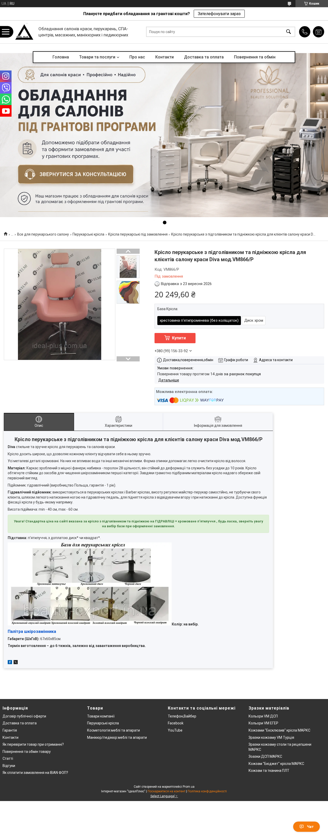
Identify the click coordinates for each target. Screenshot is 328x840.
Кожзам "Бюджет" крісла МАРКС (276, 764)
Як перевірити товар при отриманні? (33, 744)
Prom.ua (188, 786)
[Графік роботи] (318, 31)
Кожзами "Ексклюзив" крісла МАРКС (279, 730)
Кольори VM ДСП (263, 716)
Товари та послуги (97, 57)
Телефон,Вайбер (182, 716)
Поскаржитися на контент (166, 791)
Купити (179, 338)
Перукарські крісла (88, 234)
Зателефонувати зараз (219, 13)
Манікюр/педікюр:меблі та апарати (117, 737)
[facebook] (10, 663)
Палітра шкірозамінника (32, 631)
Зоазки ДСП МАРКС (265, 756)
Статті (8, 758)
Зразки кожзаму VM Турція (271, 737)
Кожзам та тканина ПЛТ (269, 770)
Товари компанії (101, 716)
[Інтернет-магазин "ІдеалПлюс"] (24, 32)
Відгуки (9, 766)
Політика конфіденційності (207, 791)
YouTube (175, 730)
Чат (310, 827)
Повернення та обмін (254, 57)
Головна (61, 57)
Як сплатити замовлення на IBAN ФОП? (35, 773)
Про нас (137, 57)
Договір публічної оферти (24, 716)
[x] (16, 663)
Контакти (164, 57)
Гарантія (10, 730)
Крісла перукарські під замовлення (138, 234)
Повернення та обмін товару (27, 752)
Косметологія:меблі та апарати (113, 730)
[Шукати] (288, 32)
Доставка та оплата (204, 57)
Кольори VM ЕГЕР (263, 723)
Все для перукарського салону (43, 234)
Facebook (175, 723)
